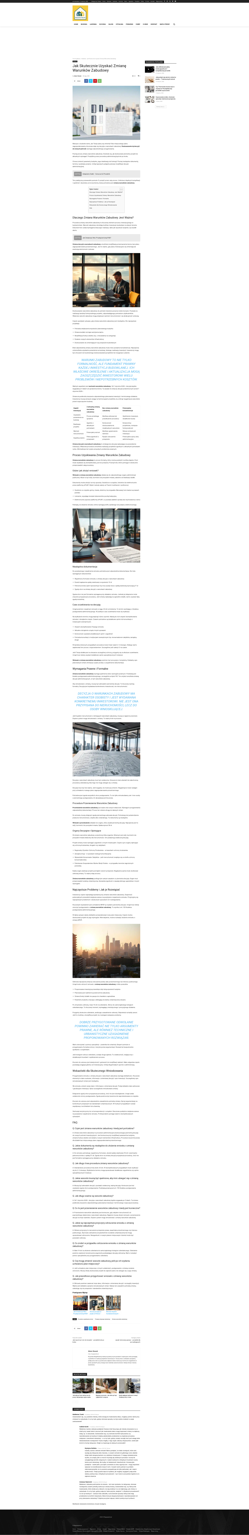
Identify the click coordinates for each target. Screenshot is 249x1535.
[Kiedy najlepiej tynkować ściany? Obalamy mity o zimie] (129, 1385)
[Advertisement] (124, 41)
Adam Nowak (77, 76)
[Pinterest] (95, 81)
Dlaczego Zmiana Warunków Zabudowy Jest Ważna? (106, 192)
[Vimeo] (172, 1)
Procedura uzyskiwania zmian (85, 1319)
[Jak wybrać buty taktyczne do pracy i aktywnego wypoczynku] (83, 1385)
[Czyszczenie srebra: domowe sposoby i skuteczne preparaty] (149, 99)
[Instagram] (167, 1)
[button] (174, 24)
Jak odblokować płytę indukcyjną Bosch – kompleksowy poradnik (163, 68)
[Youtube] (175, 1)
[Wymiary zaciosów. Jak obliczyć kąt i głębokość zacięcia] (106, 1385)
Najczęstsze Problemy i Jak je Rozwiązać (102, 202)
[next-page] (77, 1402)
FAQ (90, 208)
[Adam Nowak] (80, 1357)
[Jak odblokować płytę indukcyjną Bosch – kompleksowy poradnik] (149, 69)
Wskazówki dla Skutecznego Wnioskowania (103, 205)
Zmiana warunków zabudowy (119, 1319)
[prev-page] (74, 1402)
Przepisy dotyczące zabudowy (102, 1319)
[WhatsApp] (100, 81)
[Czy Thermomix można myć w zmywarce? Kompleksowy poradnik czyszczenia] (149, 89)
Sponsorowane (76, 1392)
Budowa (84, 58)
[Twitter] (170, 1)
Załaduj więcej (160, 106)
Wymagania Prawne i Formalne (99, 198)
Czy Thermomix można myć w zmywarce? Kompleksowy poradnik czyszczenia (165, 88)
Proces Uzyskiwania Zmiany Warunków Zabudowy (105, 195)
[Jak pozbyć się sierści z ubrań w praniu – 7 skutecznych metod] (149, 79)
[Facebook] (164, 1)
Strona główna (76, 58)
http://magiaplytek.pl (93, 1354)
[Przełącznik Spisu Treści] (120, 189)
